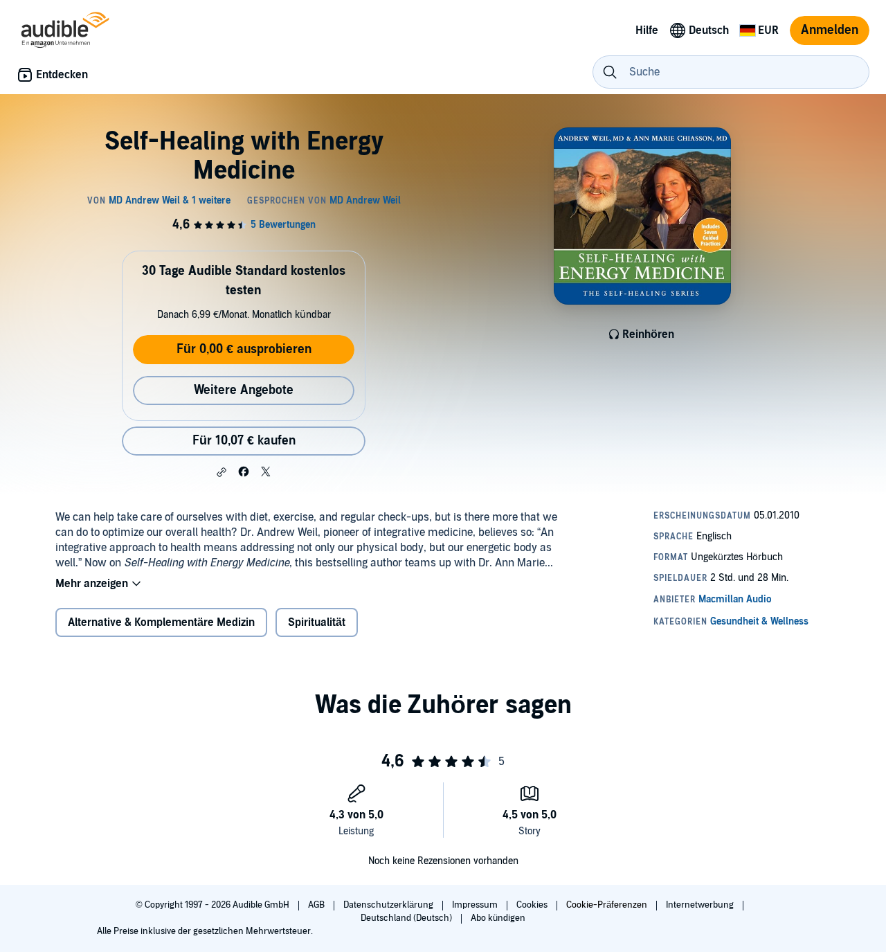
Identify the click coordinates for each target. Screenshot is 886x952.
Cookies (533, 904)
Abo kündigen (498, 918)
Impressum (476, 904)
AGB (317, 904)
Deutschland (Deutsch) (407, 918)
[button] (221, 472)
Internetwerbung (701, 904)
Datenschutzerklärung (389, 904)
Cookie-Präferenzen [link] (606, 904)
